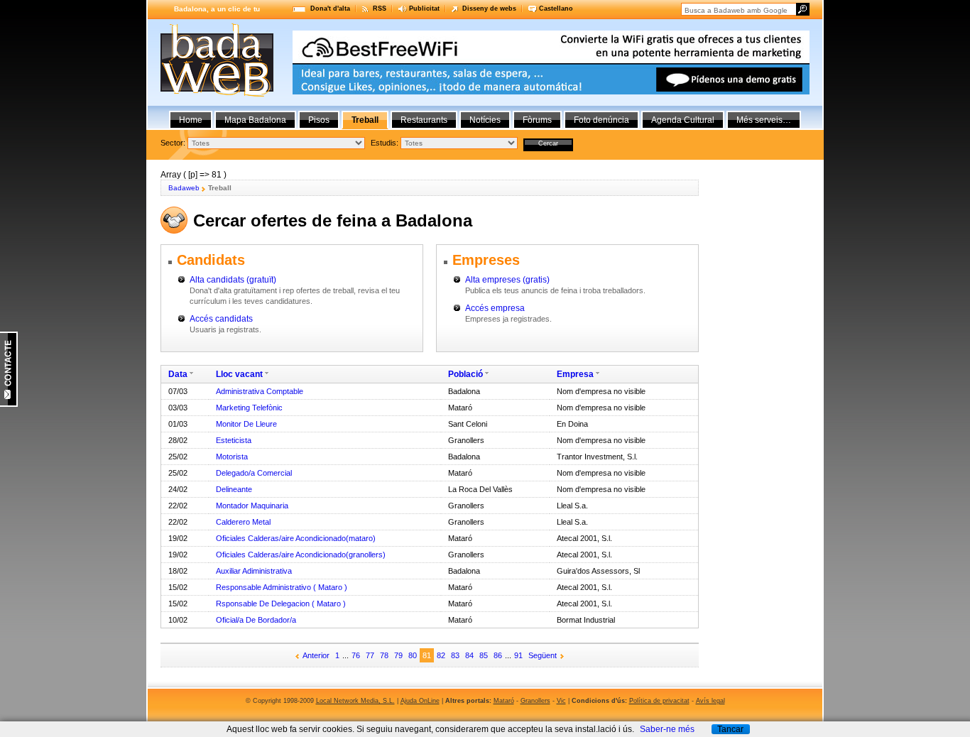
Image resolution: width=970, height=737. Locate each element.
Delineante (234, 489)
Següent (542, 655)
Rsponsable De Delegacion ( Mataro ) (281, 603)
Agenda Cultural (682, 120)
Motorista (232, 456)
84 (469, 655)
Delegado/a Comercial (254, 473)
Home (190, 120)
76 (356, 655)
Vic (561, 700)
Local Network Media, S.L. (355, 700)
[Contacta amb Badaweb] (9, 404)
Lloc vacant (239, 374)
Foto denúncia (601, 120)
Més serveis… (763, 120)
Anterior (316, 655)
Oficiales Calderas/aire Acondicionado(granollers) (301, 554)
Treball (365, 120)
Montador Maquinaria (252, 505)
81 (427, 655)
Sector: (172, 142)
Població (465, 374)
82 (441, 655)
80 (412, 655)
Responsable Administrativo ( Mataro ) (281, 587)
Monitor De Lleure (246, 424)
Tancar (730, 729)
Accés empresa (495, 308)
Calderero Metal (243, 522)
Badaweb (184, 188)
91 (518, 655)
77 (370, 655)
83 (455, 655)
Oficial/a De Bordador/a (256, 620)
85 (483, 655)
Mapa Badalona (255, 120)
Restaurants (423, 120)
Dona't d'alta (330, 8)
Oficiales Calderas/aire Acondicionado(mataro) (296, 538)
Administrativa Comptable (259, 391)
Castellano (556, 8)
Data (177, 374)
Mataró (504, 700)
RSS (379, 8)
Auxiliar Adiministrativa (254, 571)
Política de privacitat (659, 700)
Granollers (535, 700)
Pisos (318, 120)
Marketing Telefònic (249, 407)
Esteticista (233, 440)
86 (498, 655)
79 (398, 655)
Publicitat (424, 8)
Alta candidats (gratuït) (233, 280)
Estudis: (384, 142)
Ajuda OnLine (420, 700)
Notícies (485, 120)
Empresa (575, 374)
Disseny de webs (489, 8)
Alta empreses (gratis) (507, 280)
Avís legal (710, 700)
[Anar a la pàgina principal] (216, 94)
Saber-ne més (667, 729)
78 (384, 655)
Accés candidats (221, 319)
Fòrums (537, 120)
